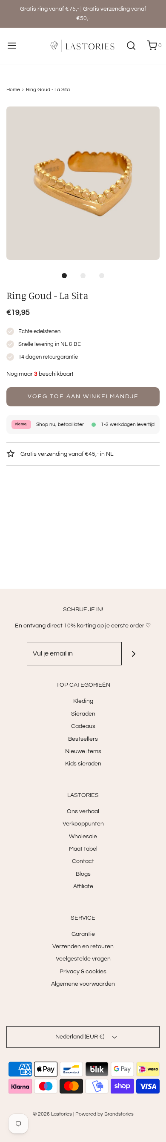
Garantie (83, 934)
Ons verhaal (83, 811)
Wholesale (83, 837)
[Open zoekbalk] (131, 46)
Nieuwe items (83, 751)
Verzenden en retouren (83, 946)
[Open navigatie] (11, 46)
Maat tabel (83, 849)
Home (13, 89)
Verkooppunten (83, 824)
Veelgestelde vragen (83, 959)
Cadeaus (83, 726)
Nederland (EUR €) (80, 1037)
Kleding (83, 701)
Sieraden (83, 714)
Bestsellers (83, 739)
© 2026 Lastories (52, 1114)
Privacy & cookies (83, 972)
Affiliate (83, 886)
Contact (83, 861)
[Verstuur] (133, 653)
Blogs (83, 874)
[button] (83, 183)
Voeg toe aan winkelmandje (83, 397)
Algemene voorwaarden (83, 984)
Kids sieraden (83, 764)
